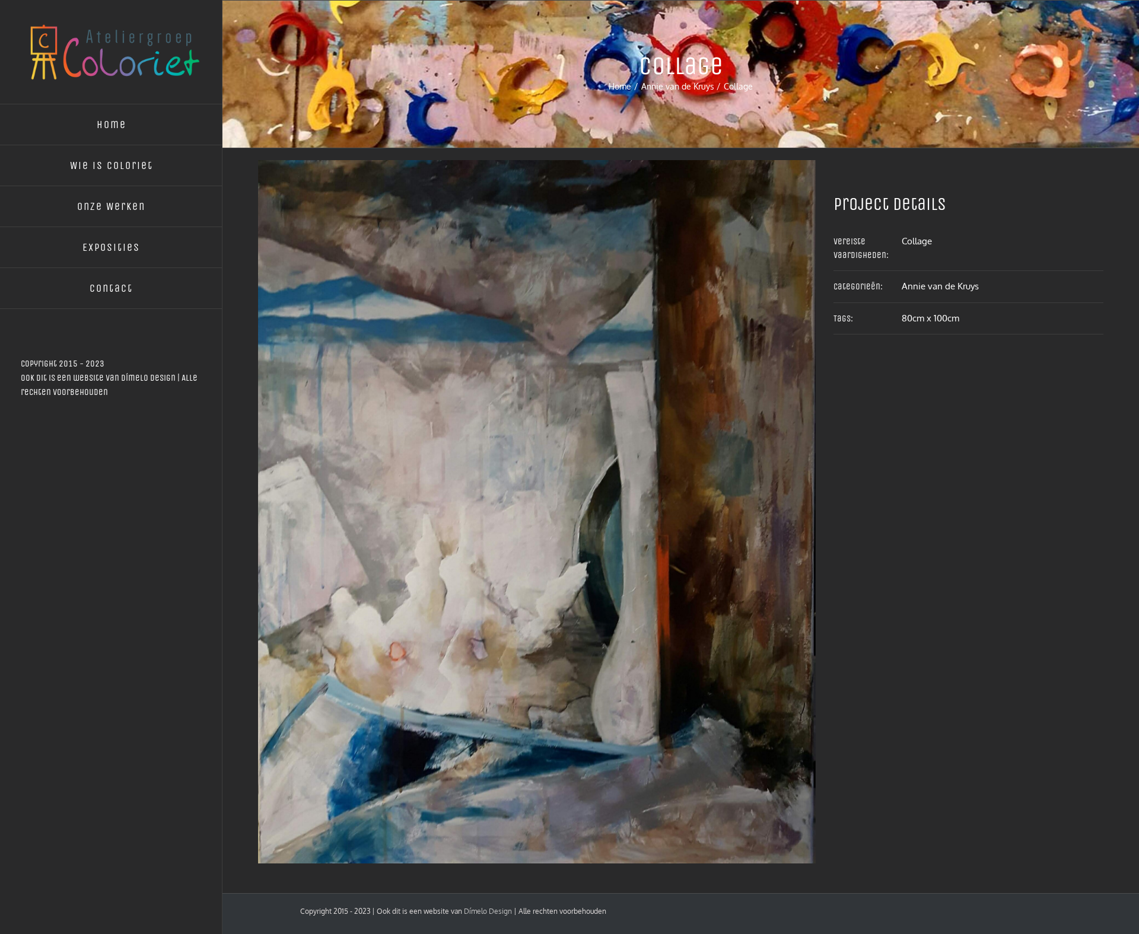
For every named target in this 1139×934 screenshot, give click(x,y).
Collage (917, 241)
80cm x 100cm (930, 318)
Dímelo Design (148, 377)
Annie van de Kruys (940, 286)
